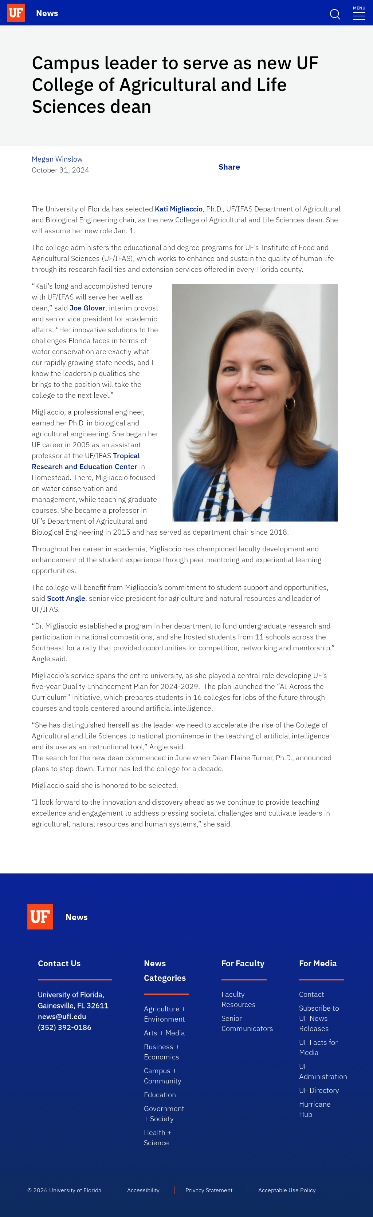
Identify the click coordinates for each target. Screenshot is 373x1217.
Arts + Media (164, 1033)
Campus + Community (162, 1076)
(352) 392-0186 (64, 1027)
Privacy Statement (208, 1190)
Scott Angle (66, 598)
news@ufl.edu (62, 1016)
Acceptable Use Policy (287, 1190)
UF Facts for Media (318, 1047)
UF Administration (323, 1071)
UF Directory (319, 1090)
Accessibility (143, 1190)
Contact (311, 994)
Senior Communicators (247, 1023)
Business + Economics (162, 1052)
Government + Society (164, 1113)
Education (160, 1094)
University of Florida (75, 1190)
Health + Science (158, 1137)
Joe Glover (87, 308)
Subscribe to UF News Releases (319, 1018)
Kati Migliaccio (179, 209)
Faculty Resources (238, 999)
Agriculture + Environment (165, 1014)
